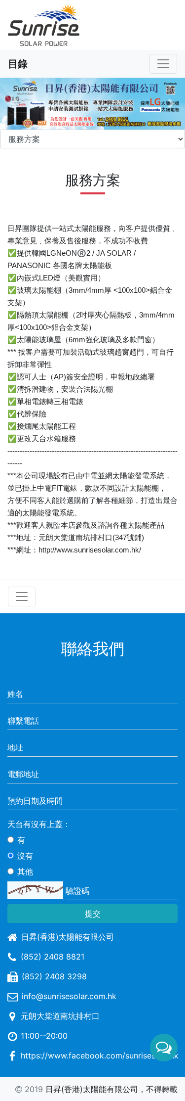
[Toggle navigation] (163, 64)
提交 (93, 913)
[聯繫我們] (164, 1047)
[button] (14, 104)
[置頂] (164, 1079)
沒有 (25, 856)
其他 (25, 871)
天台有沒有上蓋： (39, 824)
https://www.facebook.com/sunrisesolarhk (100, 1055)
